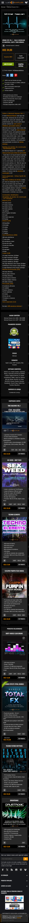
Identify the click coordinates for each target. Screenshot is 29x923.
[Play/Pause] (4, 450)
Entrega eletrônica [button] (18, 70)
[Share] (7, 75)
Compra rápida (20, 65)
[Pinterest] (15, 75)
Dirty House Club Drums (14, 633)
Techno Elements (14, 514)
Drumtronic (14, 800)
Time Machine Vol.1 (14, 405)
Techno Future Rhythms (14, 746)
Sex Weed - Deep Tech (14, 460)
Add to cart (8, 64)
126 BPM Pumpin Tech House (14, 571)
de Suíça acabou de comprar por (12, 916)
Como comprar (8, 70)
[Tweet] (11, 75)
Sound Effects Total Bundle (14, 684)
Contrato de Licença (14, 392)
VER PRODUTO (21, 454)
